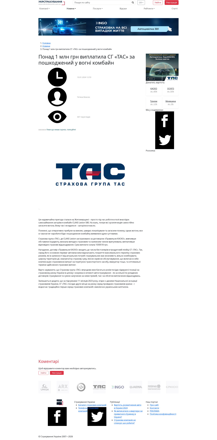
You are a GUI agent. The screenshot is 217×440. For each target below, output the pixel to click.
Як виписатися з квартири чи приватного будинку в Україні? (128, 414)
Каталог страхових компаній (92, 405)
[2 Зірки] (40, 130)
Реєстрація (171, 2)
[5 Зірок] (45, 130)
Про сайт (154, 405)
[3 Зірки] (42, 130)
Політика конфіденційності (163, 414)
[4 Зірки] (43, 130)
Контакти (154, 408)
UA (140, 2)
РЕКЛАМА (154, 411)
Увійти (158, 2)
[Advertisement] (90, 321)
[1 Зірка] (39, 130)
